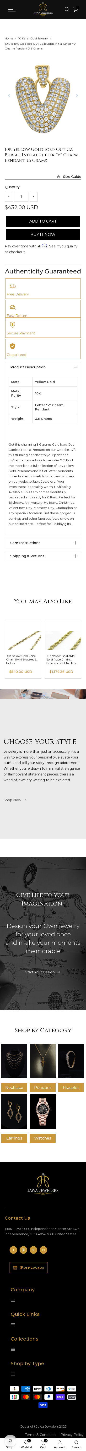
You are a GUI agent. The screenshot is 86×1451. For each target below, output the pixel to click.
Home (9, 38)
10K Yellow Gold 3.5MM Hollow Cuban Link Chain (22, 659)
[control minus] (9, 197)
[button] (77, 96)
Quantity (12, 187)
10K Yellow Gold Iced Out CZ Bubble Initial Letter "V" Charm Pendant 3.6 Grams (40, 46)
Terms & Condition (40, 1435)
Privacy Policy (72, 1435)
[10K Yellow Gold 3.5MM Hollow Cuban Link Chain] (23, 635)
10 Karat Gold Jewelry (33, 38)
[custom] (13, 1250)
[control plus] (34, 197)
